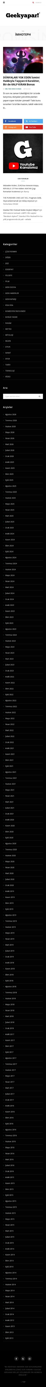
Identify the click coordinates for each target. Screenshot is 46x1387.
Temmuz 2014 (11, 1278)
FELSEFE (8, 275)
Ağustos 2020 (10, 843)
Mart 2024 (9, 587)
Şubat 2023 (9, 665)
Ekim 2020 (9, 831)
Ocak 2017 (9, 1100)
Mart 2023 (9, 659)
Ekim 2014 (9, 1260)
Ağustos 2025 (10, 486)
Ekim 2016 (9, 1117)
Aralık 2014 (9, 1249)
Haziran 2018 (10, 998)
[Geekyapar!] (23, 16)
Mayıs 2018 (9, 1004)
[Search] (33, 2)
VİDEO (7, 376)
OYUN (7, 347)
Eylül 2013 (9, 1338)
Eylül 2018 (9, 980)
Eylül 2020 (9, 837)
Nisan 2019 (9, 939)
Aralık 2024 (9, 533)
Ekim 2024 (9, 545)
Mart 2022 (9, 730)
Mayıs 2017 (9, 1076)
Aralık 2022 (9, 676)
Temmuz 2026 (11, 420)
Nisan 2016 (9, 1153)
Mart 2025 (9, 516)
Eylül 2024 (9, 551)
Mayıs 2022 (9, 718)
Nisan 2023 (9, 653)
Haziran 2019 (10, 927)
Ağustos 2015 (10, 1201)
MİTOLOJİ (9, 335)
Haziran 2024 (10, 569)
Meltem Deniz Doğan (13, 89)
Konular (8, 323)
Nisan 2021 (9, 796)
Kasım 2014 (10, 1255)
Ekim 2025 (9, 474)
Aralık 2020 (9, 819)
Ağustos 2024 (10, 557)
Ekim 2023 (9, 617)
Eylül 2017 (9, 1052)
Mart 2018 (9, 1016)
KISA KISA (9, 305)
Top (23, 1382)
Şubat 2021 (9, 808)
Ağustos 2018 (10, 986)
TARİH (7, 365)
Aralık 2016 (9, 1106)
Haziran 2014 (10, 1284)
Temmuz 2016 (11, 1135)
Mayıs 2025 (9, 504)
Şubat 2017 (9, 1094)
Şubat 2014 (9, 1308)
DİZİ (7, 263)
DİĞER (7, 257)
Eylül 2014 (9, 1266)
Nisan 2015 (9, 1225)
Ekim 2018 (9, 974)
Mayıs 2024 (9, 575)
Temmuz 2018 (11, 992)
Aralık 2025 (9, 462)
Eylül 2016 (9, 1123)
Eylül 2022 (9, 694)
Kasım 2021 (10, 754)
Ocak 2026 (9, 456)
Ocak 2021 (9, 814)
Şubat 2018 (9, 1022)
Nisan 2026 (9, 438)
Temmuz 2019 (11, 921)
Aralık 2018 (9, 963)
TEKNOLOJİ (9, 371)
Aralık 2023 (9, 605)
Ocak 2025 (9, 527)
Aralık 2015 (9, 1177)
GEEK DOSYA (10, 287)
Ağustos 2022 (10, 700)
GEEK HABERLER (12, 293)
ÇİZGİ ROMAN (11, 251)
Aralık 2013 (9, 1320)
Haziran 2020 (10, 855)
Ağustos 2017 (10, 1058)
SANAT (8, 353)
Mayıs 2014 (9, 1290)
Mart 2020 (9, 873)
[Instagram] (29, 1358)
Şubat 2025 (9, 522)
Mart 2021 (9, 802)
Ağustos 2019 (10, 915)
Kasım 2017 (10, 1040)
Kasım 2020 (10, 825)
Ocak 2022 (9, 742)
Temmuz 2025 (11, 492)
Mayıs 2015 (9, 1219)
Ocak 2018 (9, 1028)
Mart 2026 (9, 444)
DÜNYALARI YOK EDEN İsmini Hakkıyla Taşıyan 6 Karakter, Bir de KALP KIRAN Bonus (21, 81)
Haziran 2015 (10, 1213)
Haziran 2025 (10, 498)
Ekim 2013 (9, 1332)
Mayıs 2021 (9, 790)
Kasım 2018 (10, 968)
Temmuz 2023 (11, 635)
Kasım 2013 (10, 1326)
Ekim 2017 (9, 1046)
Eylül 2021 (9, 766)
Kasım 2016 (10, 1112)
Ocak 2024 (9, 599)
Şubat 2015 (9, 1237)
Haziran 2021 (10, 784)
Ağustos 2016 (10, 1129)
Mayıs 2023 (9, 647)
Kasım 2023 (10, 611)
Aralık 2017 (9, 1034)
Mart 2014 (9, 1302)
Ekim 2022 (9, 688)
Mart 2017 (9, 1088)
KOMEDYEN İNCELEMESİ (15, 311)
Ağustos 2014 (10, 1272)
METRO (8, 329)
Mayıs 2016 (9, 1147)
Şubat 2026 (9, 450)
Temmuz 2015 (11, 1207)
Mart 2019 (9, 945)
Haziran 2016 (10, 1141)
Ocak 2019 (9, 957)
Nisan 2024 (9, 581)
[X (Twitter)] (23, 1358)
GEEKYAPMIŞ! (10, 299)
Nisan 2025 (9, 510)
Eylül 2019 (9, 909)
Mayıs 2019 (9, 933)
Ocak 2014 (9, 1314)
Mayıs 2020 (9, 861)
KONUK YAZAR (11, 317)
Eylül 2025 (9, 480)
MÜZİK (8, 341)
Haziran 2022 (10, 712)
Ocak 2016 (9, 1171)
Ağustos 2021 (10, 772)
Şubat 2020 (9, 879)
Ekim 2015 (9, 1189)
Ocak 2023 (9, 671)
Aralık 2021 (9, 748)
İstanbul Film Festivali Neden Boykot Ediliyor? (21, 210)
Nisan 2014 (9, 1296)
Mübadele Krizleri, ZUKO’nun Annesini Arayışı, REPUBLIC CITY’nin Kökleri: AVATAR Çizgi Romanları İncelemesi (21, 188)
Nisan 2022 (9, 724)
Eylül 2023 (9, 623)
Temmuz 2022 (11, 706)
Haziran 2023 (10, 641)
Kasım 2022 (10, 682)
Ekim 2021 (9, 760)
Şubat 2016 (9, 1165)
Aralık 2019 (9, 891)
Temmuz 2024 (11, 563)
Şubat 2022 (9, 736)
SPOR (7, 359)
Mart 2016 (9, 1159)
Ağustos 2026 (10, 414)
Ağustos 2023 (10, 629)
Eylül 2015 (9, 1195)
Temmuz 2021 (11, 778)
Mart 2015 (9, 1231)
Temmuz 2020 (11, 849)
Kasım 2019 (10, 897)
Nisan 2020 (9, 867)
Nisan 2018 (9, 1010)
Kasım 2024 (10, 539)
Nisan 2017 (9, 1082)
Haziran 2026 (10, 426)
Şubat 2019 (9, 951)
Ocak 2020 (9, 885)
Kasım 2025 (10, 468)
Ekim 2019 (9, 903)
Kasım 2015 (10, 1183)
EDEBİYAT (9, 269)
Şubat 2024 (9, 593)
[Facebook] (16, 1358)
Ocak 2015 (9, 1243)
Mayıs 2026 (9, 432)
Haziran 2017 (10, 1070)
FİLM (7, 281)
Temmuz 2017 (11, 1064)
